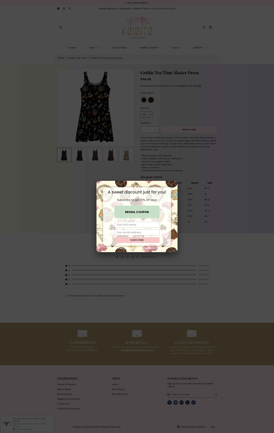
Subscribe (137, 240)
